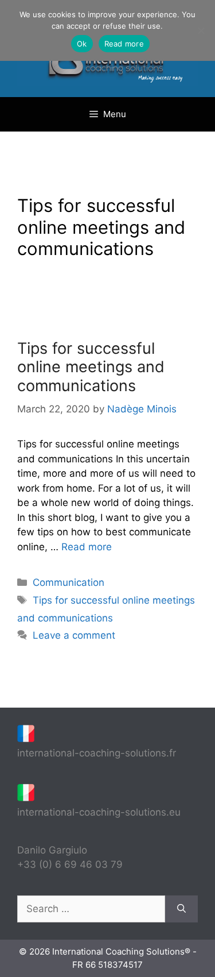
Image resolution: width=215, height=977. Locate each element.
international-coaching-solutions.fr (96, 753)
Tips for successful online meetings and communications (91, 367)
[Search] (181, 909)
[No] (200, 30)
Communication (68, 582)
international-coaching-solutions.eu (99, 812)
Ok (82, 43)
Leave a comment (74, 635)
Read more (86, 547)
